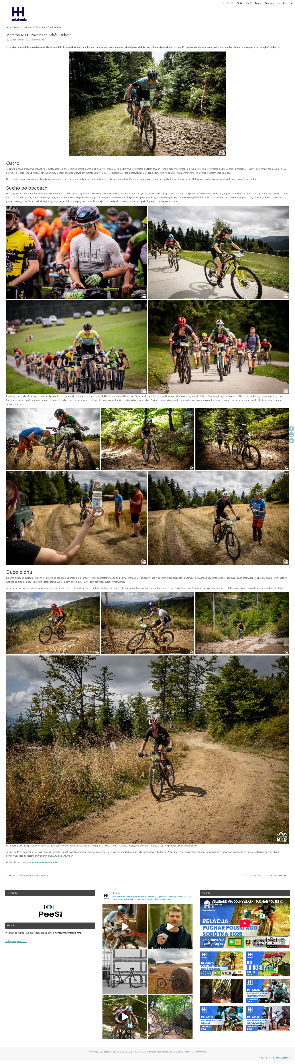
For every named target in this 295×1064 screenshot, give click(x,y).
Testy (239, 3)
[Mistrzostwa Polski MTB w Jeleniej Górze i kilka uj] (124, 1017)
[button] (222, 965)
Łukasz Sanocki (17, 39)
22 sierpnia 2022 (37, 39)
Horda (285, 3)
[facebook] (224, 3)
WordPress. (286, 1057)
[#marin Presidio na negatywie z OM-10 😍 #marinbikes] (124, 971)
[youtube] (232, 3)
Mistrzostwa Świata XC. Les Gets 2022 (263, 875)
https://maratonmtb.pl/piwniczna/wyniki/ (36, 861)
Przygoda (269, 3)
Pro (278, 3)
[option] (50, 910)
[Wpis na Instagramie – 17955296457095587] (170, 926)
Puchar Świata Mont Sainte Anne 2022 (31, 875)
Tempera (274, 1057)
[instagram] (228, 3)
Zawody (258, 3)
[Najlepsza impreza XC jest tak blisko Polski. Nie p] (124, 926)
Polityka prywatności (16, 941)
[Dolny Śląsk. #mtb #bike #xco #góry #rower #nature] (170, 971)
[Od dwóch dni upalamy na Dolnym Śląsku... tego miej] (170, 1017)
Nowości (248, 3)
